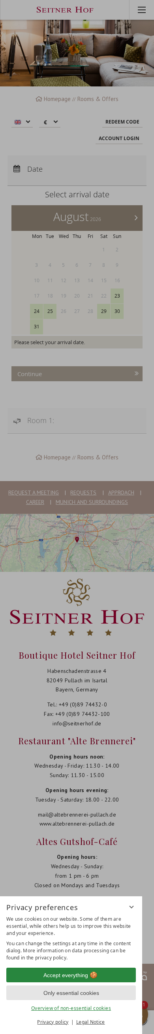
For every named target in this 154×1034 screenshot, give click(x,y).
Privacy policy (52, 1022)
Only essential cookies (71, 993)
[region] (71, 938)
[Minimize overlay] (131, 907)
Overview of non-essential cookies (71, 1008)
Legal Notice (90, 1022)
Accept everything (65, 975)
